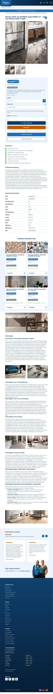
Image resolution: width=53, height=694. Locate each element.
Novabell (7, 622)
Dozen (9, 115)
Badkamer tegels (9, 634)
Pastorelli (7, 609)
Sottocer (7, 604)
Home (6, 13)
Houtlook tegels (9, 640)
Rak (6, 611)
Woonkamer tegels (10, 638)
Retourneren (8, 590)
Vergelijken (9, 273)
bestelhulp (26, 127)
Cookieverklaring (9, 594)
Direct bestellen (27, 123)
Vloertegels (11, 13)
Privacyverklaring (9, 596)
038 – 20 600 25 (9, 671)
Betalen (7, 586)
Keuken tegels (9, 636)
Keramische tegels (10, 643)
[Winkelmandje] (48, 3)
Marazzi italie (8, 619)
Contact (7, 598)
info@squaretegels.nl (25, 571)
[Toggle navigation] (51, 3)
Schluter (7, 607)
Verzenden (8, 588)
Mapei (6, 606)
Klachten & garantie (10, 592)
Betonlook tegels (9, 641)
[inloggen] (41, 3)
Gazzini (7, 624)
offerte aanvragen (26, 134)
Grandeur (7, 615)
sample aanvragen (26, 139)
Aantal (9, 97)
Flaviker (7, 617)
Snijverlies (10, 104)
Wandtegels (8, 632)
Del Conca (7, 620)
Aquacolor (7, 613)
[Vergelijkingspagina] (24, 273)
